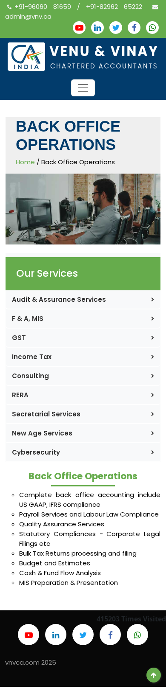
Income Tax (32, 356)
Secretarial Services (46, 414)
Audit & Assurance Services (59, 299)
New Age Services (42, 433)
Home (25, 161)
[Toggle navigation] (83, 87)
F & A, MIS (27, 318)
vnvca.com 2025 (30, 662)
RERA (20, 394)
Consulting (30, 375)
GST (19, 337)
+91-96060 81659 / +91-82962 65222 (81, 6)
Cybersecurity (36, 452)
